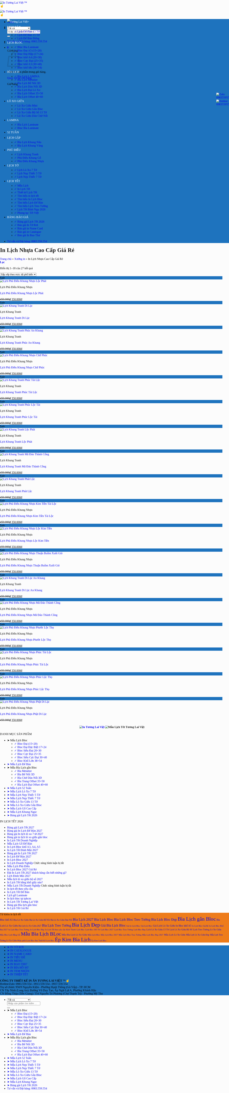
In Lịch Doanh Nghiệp (20, 862)
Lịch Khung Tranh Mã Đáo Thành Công (23, 466)
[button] (8, 47)
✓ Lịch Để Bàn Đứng (26, 38)
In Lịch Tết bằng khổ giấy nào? (25, 882)
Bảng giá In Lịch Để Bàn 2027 (24, 830)
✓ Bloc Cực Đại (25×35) (28, 60)
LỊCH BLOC (15, 42)
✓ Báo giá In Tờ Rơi (26, 225)
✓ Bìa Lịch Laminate (26, 124)
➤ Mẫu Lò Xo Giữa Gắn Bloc (24, 805)
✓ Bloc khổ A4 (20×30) (28, 57)
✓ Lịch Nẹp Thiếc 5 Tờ (27, 173)
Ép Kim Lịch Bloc (98, 941)
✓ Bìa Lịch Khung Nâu (27, 142)
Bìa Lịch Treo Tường (56, 925)
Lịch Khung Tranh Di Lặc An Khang (21, 590)
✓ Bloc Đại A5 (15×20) (28, 50)
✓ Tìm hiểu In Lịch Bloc (28, 199)
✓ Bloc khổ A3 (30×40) (28, 64)
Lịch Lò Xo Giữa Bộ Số (181, 929)
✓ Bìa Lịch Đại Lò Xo (27, 89)
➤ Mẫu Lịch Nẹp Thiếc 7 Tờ (23, 798)
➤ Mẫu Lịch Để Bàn (19, 764)
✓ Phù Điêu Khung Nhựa (29, 161)
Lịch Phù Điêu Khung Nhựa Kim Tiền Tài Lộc (26, 515)
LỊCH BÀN (14, 27)
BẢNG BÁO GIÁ (17, 217)
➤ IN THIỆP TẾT (17, 974)
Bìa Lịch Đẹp (86, 925)
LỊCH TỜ (13, 165)
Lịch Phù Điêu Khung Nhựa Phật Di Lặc (23, 713)
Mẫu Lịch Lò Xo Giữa (174, 934)
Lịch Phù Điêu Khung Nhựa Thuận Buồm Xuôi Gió (30, 565)
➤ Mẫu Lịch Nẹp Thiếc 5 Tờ (23, 794)
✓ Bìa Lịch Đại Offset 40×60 (31, 784)
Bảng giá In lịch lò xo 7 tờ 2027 (25, 833)
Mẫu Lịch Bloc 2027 (109, 935)
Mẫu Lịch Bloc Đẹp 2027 (152, 935)
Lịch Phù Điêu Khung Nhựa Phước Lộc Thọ (25, 639)
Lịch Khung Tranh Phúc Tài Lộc (18, 392)
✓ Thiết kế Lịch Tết (25, 192)
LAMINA (13, 120)
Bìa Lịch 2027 (83, 919)
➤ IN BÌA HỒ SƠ (17, 967)
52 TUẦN (13, 132)
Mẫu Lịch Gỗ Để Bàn (19, 843)
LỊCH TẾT (13, 181)
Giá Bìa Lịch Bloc (113, 925)
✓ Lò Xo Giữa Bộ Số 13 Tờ (30, 112)
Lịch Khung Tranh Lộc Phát (16, 441)
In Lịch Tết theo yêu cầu (55, 930)
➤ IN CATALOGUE (19, 950)
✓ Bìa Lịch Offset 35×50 (28, 93)
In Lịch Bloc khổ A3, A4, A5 (23, 846)
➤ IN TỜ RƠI (15, 947)
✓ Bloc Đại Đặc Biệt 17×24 (30, 747)
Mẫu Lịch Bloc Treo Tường (130, 935)
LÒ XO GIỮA (15, 101)
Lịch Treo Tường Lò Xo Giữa (207, 929)
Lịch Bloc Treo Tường (123, 930)
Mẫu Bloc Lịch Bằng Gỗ (10, 935)
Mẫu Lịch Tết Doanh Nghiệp (23, 885)
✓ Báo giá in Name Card (28, 228)
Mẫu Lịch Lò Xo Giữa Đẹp (197, 935)
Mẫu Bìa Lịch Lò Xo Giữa (74, 934)
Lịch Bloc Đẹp (140, 930)
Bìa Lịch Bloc (103, 919)
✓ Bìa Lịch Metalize (26, 79)
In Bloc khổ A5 (183, 925)
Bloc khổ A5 (6, 919)
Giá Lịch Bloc (146, 926)
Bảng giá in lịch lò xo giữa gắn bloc (27, 837)
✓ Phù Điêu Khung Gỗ (27, 157)
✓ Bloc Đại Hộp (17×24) (28, 53)
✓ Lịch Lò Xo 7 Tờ (25, 169)
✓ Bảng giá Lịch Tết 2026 (29, 221)
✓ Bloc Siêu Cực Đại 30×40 (30, 757)
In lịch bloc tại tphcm (19, 898)
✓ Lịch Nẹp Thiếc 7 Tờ (27, 176)
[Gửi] (8, 36)
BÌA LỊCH (13, 71)
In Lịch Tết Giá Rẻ (18, 908)
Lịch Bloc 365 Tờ (92, 930)
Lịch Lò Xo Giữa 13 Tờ (157, 929)
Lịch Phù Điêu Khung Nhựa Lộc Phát (21, 293)
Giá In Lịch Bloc (133, 926)
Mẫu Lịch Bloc (94, 935)
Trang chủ (5, 258)
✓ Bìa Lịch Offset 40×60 (28, 96)
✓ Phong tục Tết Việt (26, 212)
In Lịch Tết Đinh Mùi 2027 (22, 850)
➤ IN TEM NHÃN (18, 970)
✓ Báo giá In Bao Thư (27, 235)
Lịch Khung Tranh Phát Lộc (16, 491)
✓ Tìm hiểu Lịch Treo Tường (31, 206)
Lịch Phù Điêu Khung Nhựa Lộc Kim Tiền (24, 540)
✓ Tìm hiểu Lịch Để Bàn (28, 202)
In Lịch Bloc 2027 (17, 859)
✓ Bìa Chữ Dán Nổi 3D (28, 777)
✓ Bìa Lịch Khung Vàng (28, 145)
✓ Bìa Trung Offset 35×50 (29, 781)
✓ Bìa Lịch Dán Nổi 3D (28, 86)
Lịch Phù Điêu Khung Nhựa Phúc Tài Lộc (24, 664)
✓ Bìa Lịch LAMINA (27, 76)
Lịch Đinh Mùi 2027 (19, 875)
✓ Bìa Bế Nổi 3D (24, 774)
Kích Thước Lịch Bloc (75, 930)
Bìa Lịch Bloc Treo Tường (132, 919)
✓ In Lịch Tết (22, 188)
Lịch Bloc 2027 (107, 930)
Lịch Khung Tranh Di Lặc (15, 317)
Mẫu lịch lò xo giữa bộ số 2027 (25, 879)
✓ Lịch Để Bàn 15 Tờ (27, 34)
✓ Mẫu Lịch (21, 185)
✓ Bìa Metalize (23, 770)
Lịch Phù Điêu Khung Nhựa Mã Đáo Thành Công (28, 614)
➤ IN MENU (15, 960)
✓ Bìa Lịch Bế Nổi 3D (27, 83)
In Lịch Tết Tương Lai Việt (22, 901)
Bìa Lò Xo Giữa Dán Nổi (61, 920)
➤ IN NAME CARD (19, 953)
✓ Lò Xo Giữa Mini (25, 105)
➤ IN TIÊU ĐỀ (16, 957)
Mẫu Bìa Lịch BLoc (41, 934)
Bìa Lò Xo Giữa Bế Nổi (39, 920)
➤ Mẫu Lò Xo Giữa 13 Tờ (22, 801)
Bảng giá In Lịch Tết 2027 (22, 853)
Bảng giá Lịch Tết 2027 (20, 827)
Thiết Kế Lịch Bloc (46, 941)
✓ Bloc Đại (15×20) (25, 743)
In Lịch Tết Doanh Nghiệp (22, 840)
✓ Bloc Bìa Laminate (26, 47)
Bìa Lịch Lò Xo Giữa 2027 (29, 926)
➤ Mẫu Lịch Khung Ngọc (22, 811)
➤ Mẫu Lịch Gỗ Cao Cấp (21, 808)
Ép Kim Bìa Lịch (73, 939)
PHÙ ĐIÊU (14, 149)
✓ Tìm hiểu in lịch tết (26, 195)
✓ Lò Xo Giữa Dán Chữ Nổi (31, 115)
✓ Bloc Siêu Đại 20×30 (27, 750)
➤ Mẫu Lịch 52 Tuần (19, 788)
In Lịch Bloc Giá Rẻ (200, 926)
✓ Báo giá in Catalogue (27, 231)
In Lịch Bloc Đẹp (37, 930)
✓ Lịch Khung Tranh (26, 154)
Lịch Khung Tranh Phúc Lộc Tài (18, 416)
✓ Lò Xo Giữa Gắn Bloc (28, 108)
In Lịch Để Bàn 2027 (19, 856)
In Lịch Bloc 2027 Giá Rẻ (22, 869)
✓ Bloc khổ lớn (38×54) (28, 67)
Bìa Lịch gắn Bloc (197, 919)
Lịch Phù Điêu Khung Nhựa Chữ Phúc (22, 367)
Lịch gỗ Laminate (17, 895)
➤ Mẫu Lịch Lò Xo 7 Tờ (21, 791)
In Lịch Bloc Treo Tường (18, 930)
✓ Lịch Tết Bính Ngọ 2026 (29, 209)
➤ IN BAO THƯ (17, 964)
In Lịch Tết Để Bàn (18, 892)
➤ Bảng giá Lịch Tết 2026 (22, 815)
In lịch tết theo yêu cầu (20, 888)
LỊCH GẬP (14, 137)
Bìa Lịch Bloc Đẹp (164, 919)
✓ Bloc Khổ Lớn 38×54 (28, 760)
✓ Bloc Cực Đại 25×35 (27, 753)
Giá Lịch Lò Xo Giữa (164, 925)
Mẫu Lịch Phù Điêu (18, 866)
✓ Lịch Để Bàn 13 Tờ (27, 31)
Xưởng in (19, 258)
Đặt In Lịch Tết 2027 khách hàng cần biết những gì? (37, 872)
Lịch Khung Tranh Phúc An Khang (20, 342)
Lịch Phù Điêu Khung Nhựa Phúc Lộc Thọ (24, 689)
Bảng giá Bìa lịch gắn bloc (22, 904)
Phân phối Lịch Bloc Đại (27, 941)
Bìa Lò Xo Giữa (21, 919)
